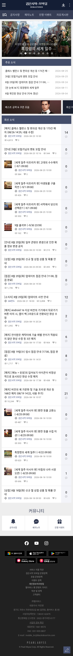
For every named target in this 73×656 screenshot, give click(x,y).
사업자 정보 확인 (37, 622)
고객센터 (36, 594)
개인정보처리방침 (36, 583)
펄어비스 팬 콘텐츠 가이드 (36, 587)
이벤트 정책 (36, 580)
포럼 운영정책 (36, 576)
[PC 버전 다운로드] (63, 5)
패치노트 (29, 15)
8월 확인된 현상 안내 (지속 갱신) (21, 93)
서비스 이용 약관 (37, 569)
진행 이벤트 (45, 15)
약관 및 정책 (36, 591)
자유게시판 (62, 15)
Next (67, 39)
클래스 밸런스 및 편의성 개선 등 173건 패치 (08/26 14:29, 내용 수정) (28, 70)
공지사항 (15, 15)
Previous (5, 39)
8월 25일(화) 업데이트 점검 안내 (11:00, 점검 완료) (28, 82)
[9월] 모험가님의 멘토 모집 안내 (21, 76)
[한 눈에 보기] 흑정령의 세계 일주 (22, 87)
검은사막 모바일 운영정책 (36, 573)
